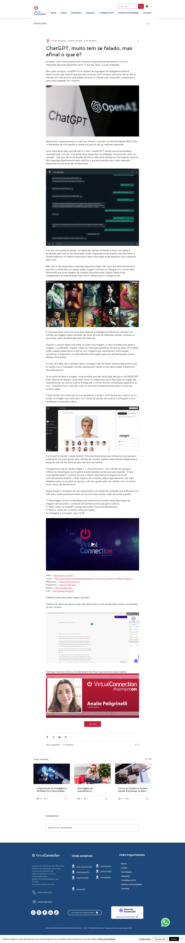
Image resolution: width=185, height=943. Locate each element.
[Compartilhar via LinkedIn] (59, 737)
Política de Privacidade (106, 939)
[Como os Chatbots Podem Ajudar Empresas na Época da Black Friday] (133, 774)
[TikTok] (56, 912)
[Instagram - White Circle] (39, 912)
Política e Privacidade (131, 884)
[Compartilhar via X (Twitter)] (53, 737)
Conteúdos (126, 872)
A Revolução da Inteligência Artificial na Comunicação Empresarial (51, 789)
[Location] (73, 866)
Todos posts (40, 23)
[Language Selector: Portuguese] (148, 6)
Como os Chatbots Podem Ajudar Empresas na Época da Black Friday (133, 789)
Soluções (125, 876)
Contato (125, 888)
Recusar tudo (160, 939)
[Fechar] (181, 939)
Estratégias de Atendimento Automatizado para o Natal (92, 789)
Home (124, 863)
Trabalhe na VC (128, 880)
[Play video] (92, 544)
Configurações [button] (145, 939)
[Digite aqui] (141, 6)
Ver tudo (148, 759)
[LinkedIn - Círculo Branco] (50, 912)
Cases (124, 867)
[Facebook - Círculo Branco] (44, 912)
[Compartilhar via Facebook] (47, 737)
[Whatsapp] (33, 912)
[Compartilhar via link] (65, 737)
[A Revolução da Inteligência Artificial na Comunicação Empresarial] (51, 774)
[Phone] (34, 892)
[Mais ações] (137, 40)
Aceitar (174, 939)
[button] (148, 24)
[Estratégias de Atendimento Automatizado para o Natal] (92, 774)
